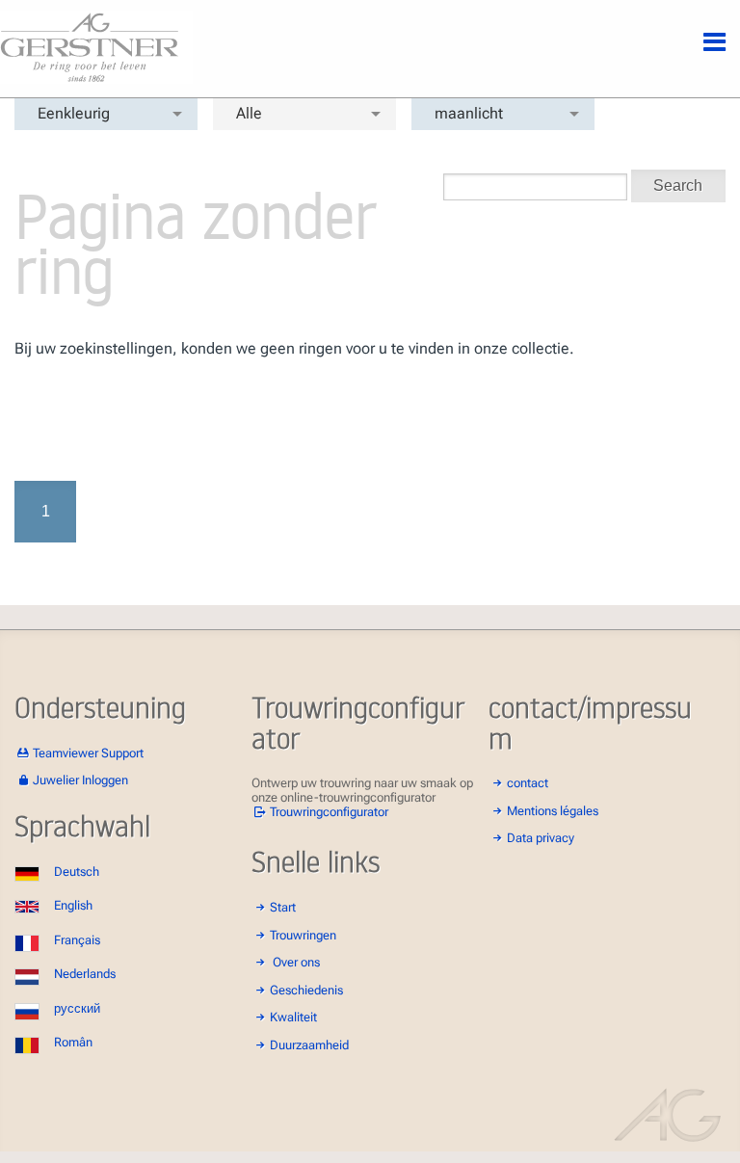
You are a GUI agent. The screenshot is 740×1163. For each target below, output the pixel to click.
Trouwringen (303, 935)
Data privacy (540, 838)
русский (77, 1008)
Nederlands (85, 973)
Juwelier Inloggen (80, 780)
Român (73, 1042)
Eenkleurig (74, 113)
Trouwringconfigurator (329, 812)
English (73, 905)
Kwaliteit (293, 1017)
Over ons (296, 962)
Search (677, 185)
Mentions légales (552, 811)
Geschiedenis (306, 990)
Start (283, 907)
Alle (249, 113)
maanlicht (469, 113)
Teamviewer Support (88, 753)
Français (77, 940)
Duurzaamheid (309, 1045)
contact (527, 783)
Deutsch (76, 871)
